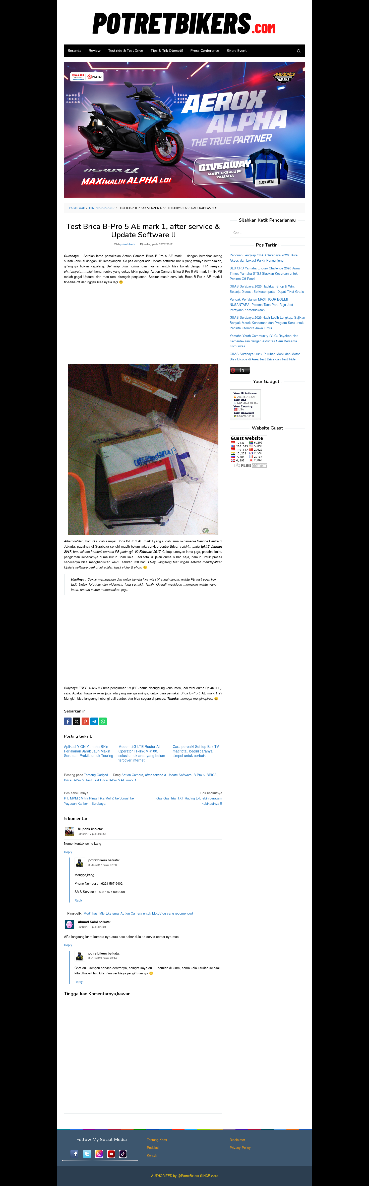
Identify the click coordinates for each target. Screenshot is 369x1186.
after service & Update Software (168, 774)
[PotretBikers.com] (184, 21)
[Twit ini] (76, 721)
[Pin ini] (85, 721)
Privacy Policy (240, 1147)
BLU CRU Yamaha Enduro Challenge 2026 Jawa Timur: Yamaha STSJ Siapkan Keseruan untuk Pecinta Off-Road (265, 273)
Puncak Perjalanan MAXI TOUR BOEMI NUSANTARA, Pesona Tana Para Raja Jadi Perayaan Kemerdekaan (261, 304)
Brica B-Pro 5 (74, 780)
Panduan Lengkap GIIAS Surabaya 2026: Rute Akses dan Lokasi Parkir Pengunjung (263, 258)
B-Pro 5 (199, 774)
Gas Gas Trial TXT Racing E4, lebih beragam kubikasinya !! (189, 798)
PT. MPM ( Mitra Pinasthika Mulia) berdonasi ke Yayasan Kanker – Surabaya (99, 798)
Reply (68, 852)
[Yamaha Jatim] (184, 129)
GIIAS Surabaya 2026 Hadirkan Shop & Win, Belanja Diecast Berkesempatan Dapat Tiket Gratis (267, 289)
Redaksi (153, 1147)
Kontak (152, 1155)
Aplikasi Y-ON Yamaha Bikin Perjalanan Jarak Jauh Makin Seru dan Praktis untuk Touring (88, 751)
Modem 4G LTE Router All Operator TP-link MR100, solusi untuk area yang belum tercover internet (141, 753)
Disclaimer (237, 1139)
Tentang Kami (157, 1139)
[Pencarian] (298, 50)
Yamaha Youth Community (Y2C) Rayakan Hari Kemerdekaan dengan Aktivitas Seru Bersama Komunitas (264, 340)
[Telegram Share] (94, 721)
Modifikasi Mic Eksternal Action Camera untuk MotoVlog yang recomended (138, 913)
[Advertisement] (143, 323)
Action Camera (132, 774)
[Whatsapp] (103, 721)
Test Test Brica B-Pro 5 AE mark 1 (111, 780)
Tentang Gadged (96, 774)
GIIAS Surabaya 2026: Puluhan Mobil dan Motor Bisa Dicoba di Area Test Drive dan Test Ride (265, 356)
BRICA (212, 774)
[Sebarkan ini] (68, 721)
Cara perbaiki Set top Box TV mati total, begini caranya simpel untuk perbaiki (196, 751)
